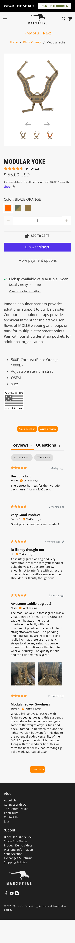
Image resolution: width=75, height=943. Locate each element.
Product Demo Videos (18, 845)
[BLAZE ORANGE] (8, 208)
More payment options (37, 260)
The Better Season (16, 809)
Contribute (11, 813)
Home (14, 42)
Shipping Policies (15, 862)
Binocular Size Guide (18, 837)
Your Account (13, 854)
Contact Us (11, 817)
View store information (25, 291)
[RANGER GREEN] (18, 208)
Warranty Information (18, 849)
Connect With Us (15, 804)
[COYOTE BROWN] (28, 208)
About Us (10, 800)
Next (47, 33)
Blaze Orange (32, 42)
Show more (37, 769)
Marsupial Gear (21, 906)
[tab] (48, 445)
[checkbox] (43, 457)
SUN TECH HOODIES (55, 6)
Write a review (48, 429)
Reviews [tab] (22, 445)
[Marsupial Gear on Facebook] (6, 894)
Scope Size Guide (15, 841)
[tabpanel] (37, 615)
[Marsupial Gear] (37, 19)
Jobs (7, 821)
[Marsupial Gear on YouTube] (11, 894)
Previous (31, 33)
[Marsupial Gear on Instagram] (17, 894)
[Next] (47, 124)
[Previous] (28, 124)
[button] (23, 673)
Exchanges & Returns (18, 858)
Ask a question (27, 429)
